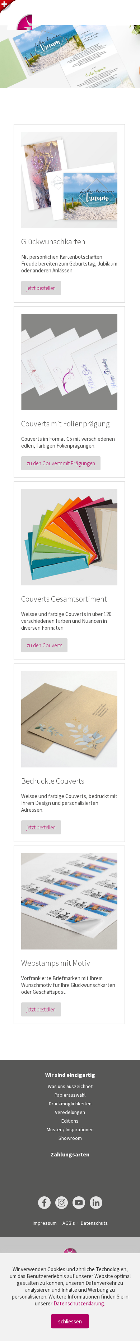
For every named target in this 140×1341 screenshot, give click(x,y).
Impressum (45, 1223)
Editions (70, 1121)
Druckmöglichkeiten (70, 1103)
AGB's (68, 1223)
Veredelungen (70, 1112)
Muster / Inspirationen (70, 1129)
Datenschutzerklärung (78, 1303)
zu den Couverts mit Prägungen (61, 463)
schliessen (70, 1321)
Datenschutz (94, 1223)
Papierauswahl (70, 1095)
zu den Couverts (44, 645)
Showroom (70, 1138)
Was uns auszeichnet (70, 1086)
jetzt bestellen (41, 288)
